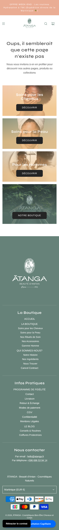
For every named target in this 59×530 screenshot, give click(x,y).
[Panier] (53, 23)
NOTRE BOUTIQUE (29, 215)
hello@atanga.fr (35, 456)
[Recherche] (45, 23)
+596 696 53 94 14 (37, 460)
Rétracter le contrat (16, 523)
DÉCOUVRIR (29, 107)
